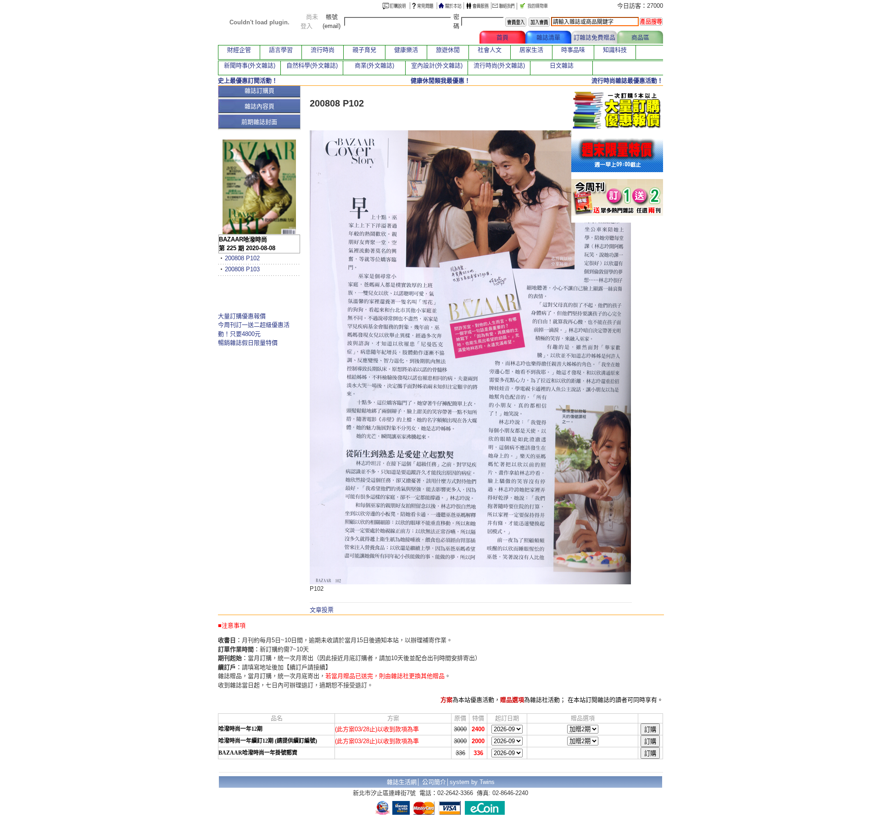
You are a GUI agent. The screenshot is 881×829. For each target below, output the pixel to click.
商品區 (640, 37)
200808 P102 (242, 258)
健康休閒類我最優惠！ (440, 80)
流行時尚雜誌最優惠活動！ (627, 80)
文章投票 (322, 609)
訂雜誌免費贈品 (594, 37)
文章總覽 (456, 37)
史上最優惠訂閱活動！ (248, 80)
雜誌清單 (548, 37)
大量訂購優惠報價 (242, 316)
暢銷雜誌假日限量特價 (248, 342)
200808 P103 (242, 269)
